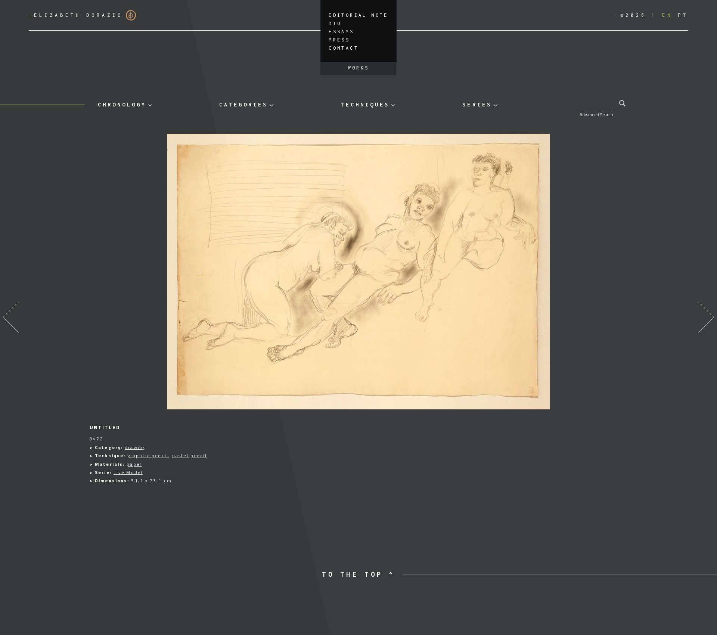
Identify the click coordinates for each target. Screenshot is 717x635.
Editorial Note (358, 15)
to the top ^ (358, 574)
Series (476, 104)
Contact (343, 48)
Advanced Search (596, 114)
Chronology (122, 104)
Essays (341, 31)
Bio (335, 23)
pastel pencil (189, 455)
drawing (135, 447)
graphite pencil (147, 455)
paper (134, 464)
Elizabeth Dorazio (76, 15)
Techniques (365, 104)
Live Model (128, 472)
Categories (243, 104)
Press (339, 40)
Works (358, 68)
